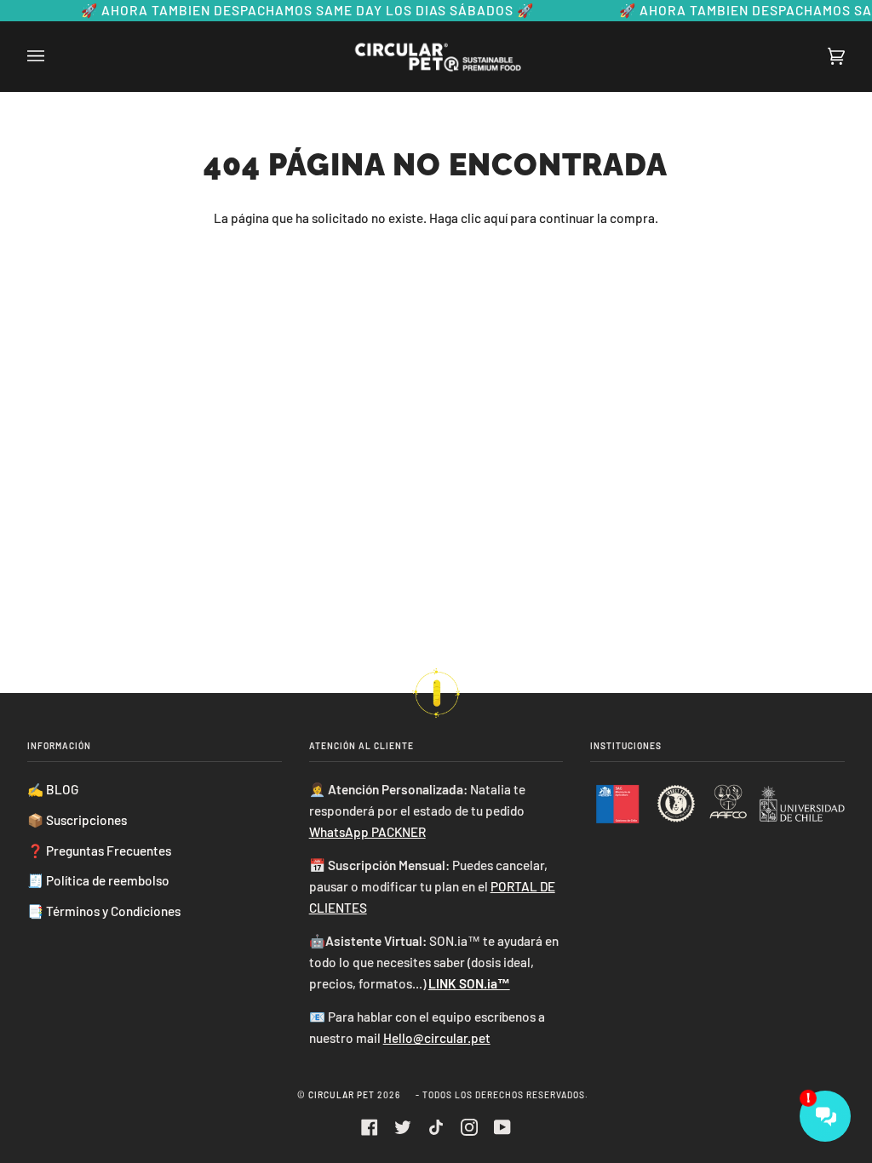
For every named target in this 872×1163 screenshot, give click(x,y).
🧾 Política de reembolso (98, 880)
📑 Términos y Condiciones (104, 911)
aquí (496, 218)
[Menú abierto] (52, 56)
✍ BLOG (52, 789)
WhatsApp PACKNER (367, 831)
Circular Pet (342, 1095)
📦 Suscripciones (77, 820)
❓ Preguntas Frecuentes (99, 850)
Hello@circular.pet (436, 1038)
